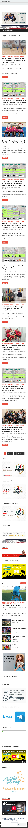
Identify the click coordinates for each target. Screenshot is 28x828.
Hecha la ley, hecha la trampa (11, 605)
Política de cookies (14, 822)
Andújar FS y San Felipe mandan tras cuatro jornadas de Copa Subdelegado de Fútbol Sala (14, 347)
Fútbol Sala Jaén (20, 56)
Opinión (3, 603)
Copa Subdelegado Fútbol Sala (9, 56)
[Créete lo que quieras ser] (6, 620)
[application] (14, 756)
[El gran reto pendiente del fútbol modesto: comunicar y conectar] (6, 636)
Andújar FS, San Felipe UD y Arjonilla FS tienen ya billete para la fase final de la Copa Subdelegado (14, 225)
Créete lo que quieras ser (18, 620)
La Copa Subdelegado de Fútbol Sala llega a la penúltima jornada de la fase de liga (14, 268)
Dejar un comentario (22, 271)
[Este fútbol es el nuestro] (6, 645)
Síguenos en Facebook (10, 676)
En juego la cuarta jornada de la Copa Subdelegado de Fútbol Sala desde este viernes (13, 388)
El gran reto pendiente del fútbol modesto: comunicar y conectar (18, 637)
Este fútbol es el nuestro (18, 644)
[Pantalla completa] (24, 762)
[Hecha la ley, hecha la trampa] (14, 586)
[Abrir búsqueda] (24, 30)
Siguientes (20, 453)
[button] (14, 18)
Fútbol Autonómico (19, 602)
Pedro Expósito (14, 64)
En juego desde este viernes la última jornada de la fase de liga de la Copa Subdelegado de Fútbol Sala (13, 183)
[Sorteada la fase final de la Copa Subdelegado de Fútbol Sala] (14, 295)
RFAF (15, 603)
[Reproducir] (3, 762)
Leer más (4, 77)
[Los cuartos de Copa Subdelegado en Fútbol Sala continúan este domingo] (14, 89)
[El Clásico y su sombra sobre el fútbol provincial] (6, 628)
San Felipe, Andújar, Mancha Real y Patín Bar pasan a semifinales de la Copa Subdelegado (13, 60)
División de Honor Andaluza (8, 602)
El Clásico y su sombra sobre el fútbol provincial (19, 628)
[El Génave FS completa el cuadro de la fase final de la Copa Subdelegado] (14, 129)
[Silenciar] (22, 762)
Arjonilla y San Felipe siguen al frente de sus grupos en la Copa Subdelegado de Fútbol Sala (12, 429)
